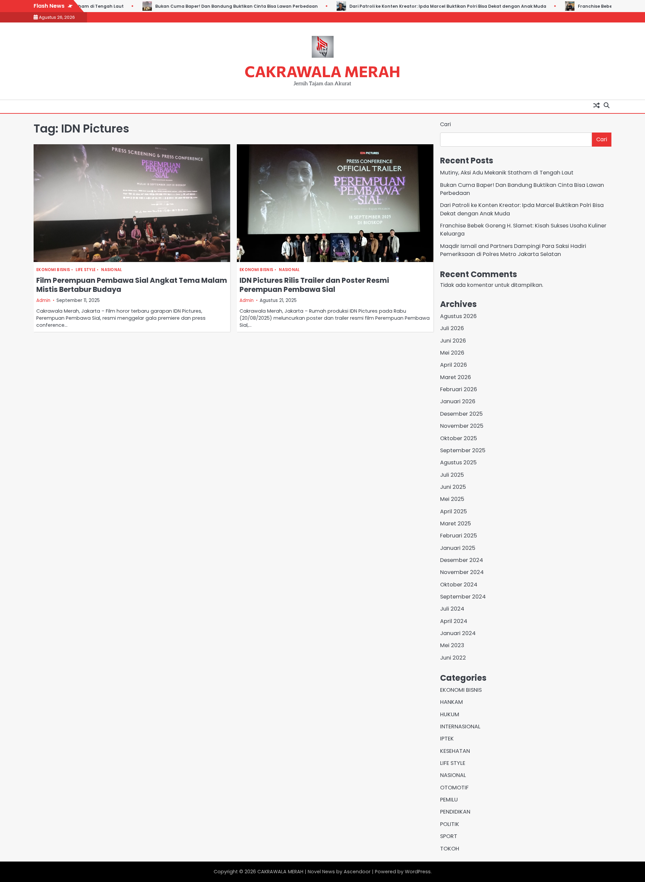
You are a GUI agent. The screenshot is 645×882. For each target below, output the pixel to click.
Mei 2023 (452, 645)
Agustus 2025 (458, 462)
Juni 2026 (453, 341)
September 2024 (463, 597)
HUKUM (449, 714)
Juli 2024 (452, 609)
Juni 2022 (453, 658)
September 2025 (462, 450)
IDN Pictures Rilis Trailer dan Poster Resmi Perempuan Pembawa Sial (314, 284)
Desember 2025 (461, 414)
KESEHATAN (455, 751)
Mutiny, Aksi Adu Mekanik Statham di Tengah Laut (506, 172)
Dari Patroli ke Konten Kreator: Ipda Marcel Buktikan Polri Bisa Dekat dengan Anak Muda (442, 6)
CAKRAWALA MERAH (322, 71)
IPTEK (447, 738)
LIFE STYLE (85, 270)
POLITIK (449, 824)
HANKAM (451, 702)
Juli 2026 (452, 328)
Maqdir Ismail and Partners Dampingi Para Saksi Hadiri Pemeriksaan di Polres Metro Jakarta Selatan (513, 250)
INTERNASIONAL (460, 726)
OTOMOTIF (454, 787)
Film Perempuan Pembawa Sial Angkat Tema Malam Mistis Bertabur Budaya (131, 284)
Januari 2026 (457, 401)
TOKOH (449, 848)
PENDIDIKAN (455, 812)
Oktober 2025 (458, 438)
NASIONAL (111, 270)
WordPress (418, 871)
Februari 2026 (458, 389)
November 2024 (462, 572)
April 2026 (453, 365)
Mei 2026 (452, 353)
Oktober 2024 (458, 584)
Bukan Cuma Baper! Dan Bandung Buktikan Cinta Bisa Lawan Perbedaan (231, 6)
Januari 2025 (457, 548)
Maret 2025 (455, 523)
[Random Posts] (596, 105)
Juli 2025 (452, 475)
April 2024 (453, 621)
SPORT (448, 836)
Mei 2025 (452, 499)
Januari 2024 (458, 633)
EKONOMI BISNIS (53, 270)
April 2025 (453, 511)
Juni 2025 (453, 487)
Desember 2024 (461, 560)
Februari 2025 (458, 535)
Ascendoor (357, 871)
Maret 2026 (455, 377)
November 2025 (461, 426)
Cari (445, 124)
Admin (43, 300)
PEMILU (449, 799)
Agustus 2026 (458, 316)
